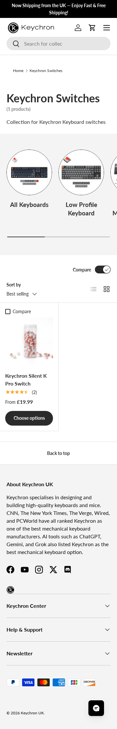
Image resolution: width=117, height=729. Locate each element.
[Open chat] (96, 708)
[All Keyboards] (29, 172)
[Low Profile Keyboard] (81, 172)
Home (18, 70)
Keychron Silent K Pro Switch (26, 379)
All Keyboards (29, 204)
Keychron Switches (46, 70)
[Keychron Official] (10, 590)
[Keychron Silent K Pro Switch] (29, 341)
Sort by (13, 284)
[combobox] (58, 43)
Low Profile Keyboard (81, 209)
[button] (92, 28)
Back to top (58, 453)
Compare (82, 269)
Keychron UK (32, 712)
